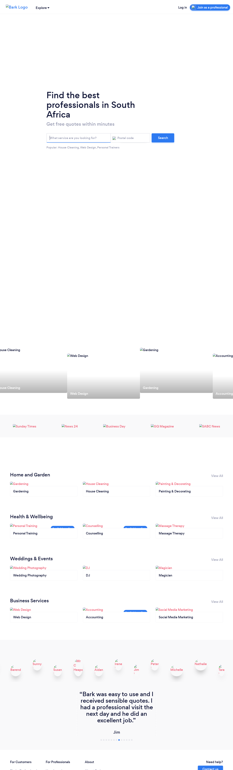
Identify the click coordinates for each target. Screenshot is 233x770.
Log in (182, 7)
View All (217, 476)
